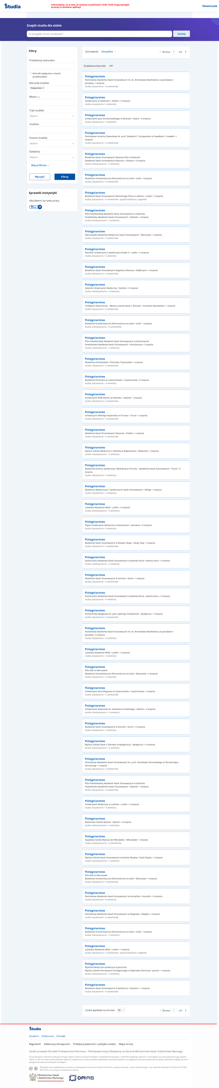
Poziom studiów (38, 138)
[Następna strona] (186, 51)
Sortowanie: (92, 51)
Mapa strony (126, 1044)
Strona (166, 52)
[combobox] (52, 65)
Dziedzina (34, 151)
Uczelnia (34, 124)
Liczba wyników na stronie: (100, 1010)
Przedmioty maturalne (42, 60)
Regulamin (35, 1044)
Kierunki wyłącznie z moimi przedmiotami (47, 75)
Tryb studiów (36, 110)
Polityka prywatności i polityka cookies (94, 1044)
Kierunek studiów (39, 83)
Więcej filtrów (38, 165)
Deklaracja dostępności (57, 1044)
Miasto (33, 96)
